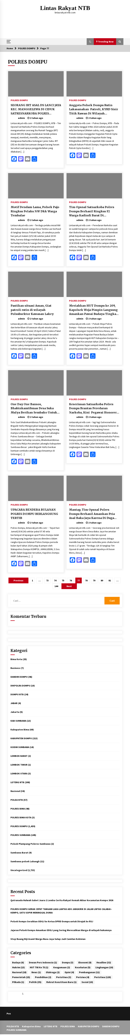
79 (94, 580)
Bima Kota (16, 659)
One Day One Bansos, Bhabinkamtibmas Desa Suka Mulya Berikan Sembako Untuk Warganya (34, 408)
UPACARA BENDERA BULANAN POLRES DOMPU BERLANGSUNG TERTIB (34, 514)
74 (55, 580)
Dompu (67, 962)
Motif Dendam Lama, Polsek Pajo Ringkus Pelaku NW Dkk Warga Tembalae (35, 211)
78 (86, 580)
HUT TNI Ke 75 (39, 967)
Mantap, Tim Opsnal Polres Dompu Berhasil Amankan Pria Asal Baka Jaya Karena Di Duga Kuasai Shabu (92, 514)
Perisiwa (82, 977)
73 (47, 580)
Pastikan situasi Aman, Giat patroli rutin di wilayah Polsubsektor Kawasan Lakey (32, 310)
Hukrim (18, 967)
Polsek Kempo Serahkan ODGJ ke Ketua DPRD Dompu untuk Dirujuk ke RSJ (51, 921)
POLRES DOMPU (19, 100)
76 (71, 580)
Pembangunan (89, 972)
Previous (18, 580)
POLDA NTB (16, 799)
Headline (103, 962)
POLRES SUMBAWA (20, 835)
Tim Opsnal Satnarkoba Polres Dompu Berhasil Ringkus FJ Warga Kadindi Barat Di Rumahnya (91, 211)
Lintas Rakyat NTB (65, 8)
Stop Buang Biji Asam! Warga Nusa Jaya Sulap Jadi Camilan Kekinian (47, 938)
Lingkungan (104, 967)
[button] (90, 41)
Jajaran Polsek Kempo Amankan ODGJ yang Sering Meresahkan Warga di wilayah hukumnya (61, 930)
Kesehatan (82, 967)
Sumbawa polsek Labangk (25, 861)
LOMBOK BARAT (18, 755)
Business (15, 668)
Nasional (15, 791)
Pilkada (18, 982)
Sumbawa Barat (19, 852)
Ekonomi (84, 962)
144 (56, 586)
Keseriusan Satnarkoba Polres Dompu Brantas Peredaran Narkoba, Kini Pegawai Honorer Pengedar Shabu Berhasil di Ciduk (94, 408)
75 (63, 580)
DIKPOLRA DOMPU (20, 685)
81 (110, 580)
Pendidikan (43, 977)
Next (69, 586)
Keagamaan (61, 967)
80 (102, 580)
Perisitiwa (63, 977)
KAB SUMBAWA (18, 720)
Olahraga (53, 972)
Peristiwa (102, 977)
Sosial (87, 982)
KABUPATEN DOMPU (21, 738)
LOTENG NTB (17, 782)
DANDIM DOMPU (19, 676)
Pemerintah (21, 977)
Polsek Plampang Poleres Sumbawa (30, 843)
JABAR (13, 703)
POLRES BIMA (17, 808)
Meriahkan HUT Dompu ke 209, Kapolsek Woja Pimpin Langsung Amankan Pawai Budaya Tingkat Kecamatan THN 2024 (93, 310)
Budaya (18, 962)
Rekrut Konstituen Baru (61, 982)
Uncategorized (18, 870)
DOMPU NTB (17, 694)
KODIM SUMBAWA (19, 747)
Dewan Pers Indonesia (43, 962)
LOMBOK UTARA (18, 773)
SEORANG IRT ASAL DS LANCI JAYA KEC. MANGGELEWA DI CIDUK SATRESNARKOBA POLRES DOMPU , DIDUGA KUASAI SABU (36, 109)
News (36, 972)
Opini (69, 972)
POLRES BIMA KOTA (20, 817)
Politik (35, 982)
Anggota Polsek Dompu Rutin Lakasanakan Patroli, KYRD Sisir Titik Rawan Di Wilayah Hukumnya (93, 109)
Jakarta (14, 711)
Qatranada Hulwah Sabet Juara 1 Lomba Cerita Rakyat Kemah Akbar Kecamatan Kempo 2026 (61, 900)
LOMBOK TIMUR (18, 764)
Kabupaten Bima (19, 729)
